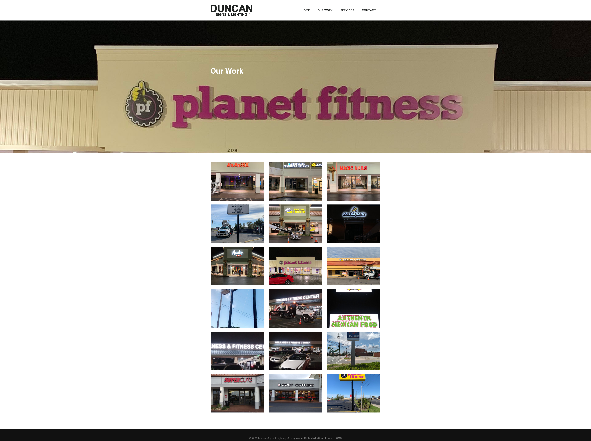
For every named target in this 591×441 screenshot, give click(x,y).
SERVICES (347, 10)
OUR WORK (325, 10)
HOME (306, 10)
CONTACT (369, 10)
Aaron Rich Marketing (309, 438)
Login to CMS (333, 438)
